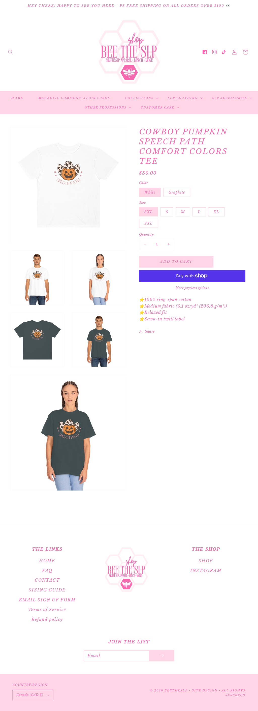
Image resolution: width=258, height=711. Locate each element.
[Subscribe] (161, 655)
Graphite (177, 192)
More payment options (192, 288)
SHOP (206, 560)
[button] (10, 52)
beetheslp (176, 690)
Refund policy (47, 619)
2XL (148, 223)
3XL (148, 212)
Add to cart (176, 261)
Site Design (204, 690)
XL (216, 212)
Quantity (146, 234)
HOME (47, 560)
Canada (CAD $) (29, 695)
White (149, 192)
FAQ (47, 570)
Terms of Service (47, 609)
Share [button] (150, 331)
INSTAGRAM (205, 570)
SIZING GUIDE (47, 589)
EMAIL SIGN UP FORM (47, 599)
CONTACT (47, 580)
